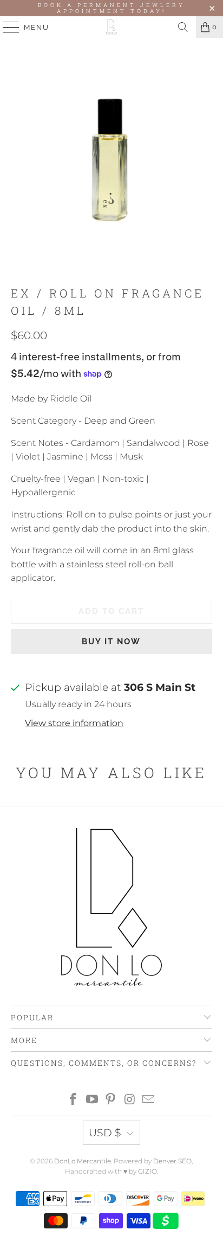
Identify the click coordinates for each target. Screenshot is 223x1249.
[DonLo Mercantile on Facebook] (73, 1100)
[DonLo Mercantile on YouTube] (92, 1100)
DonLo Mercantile (82, 1161)
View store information (74, 722)
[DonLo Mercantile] (111, 27)
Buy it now (111, 641)
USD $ (105, 1133)
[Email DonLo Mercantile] (149, 1100)
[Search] (183, 27)
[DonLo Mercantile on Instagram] (130, 1100)
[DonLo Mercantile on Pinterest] (111, 1100)
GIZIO (147, 1171)
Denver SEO (172, 1161)
